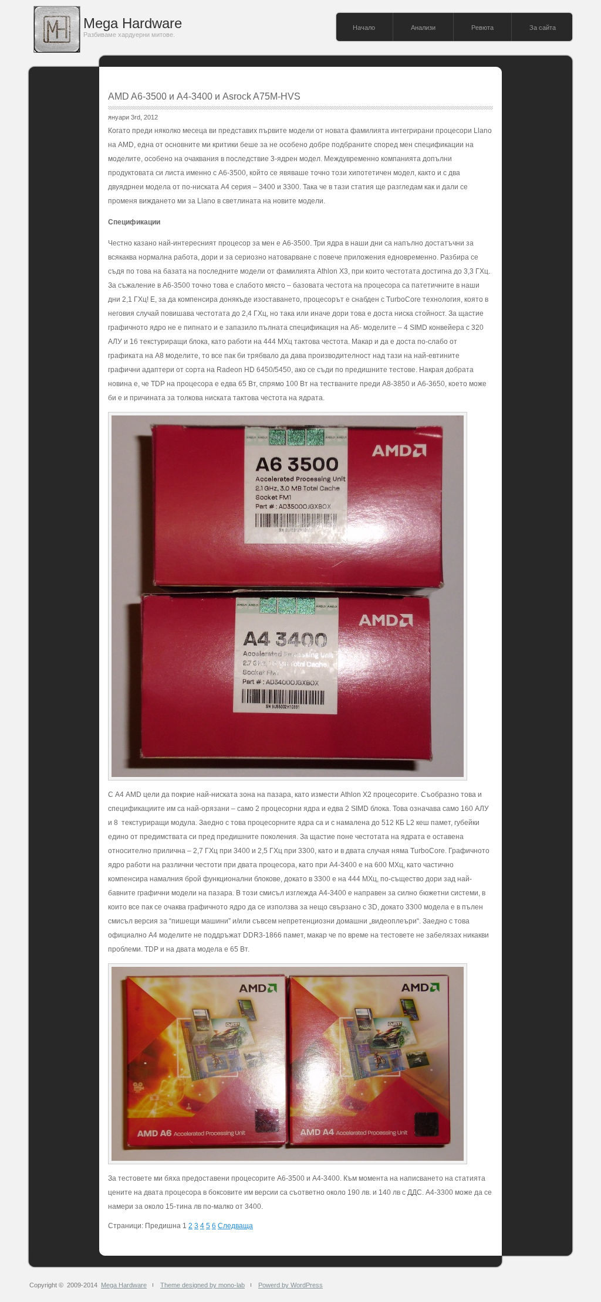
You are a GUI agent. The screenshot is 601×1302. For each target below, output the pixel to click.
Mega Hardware (132, 23)
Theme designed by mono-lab (202, 1285)
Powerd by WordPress (290, 1285)
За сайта (542, 27)
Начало (364, 27)
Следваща (235, 1226)
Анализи (423, 27)
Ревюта (482, 27)
